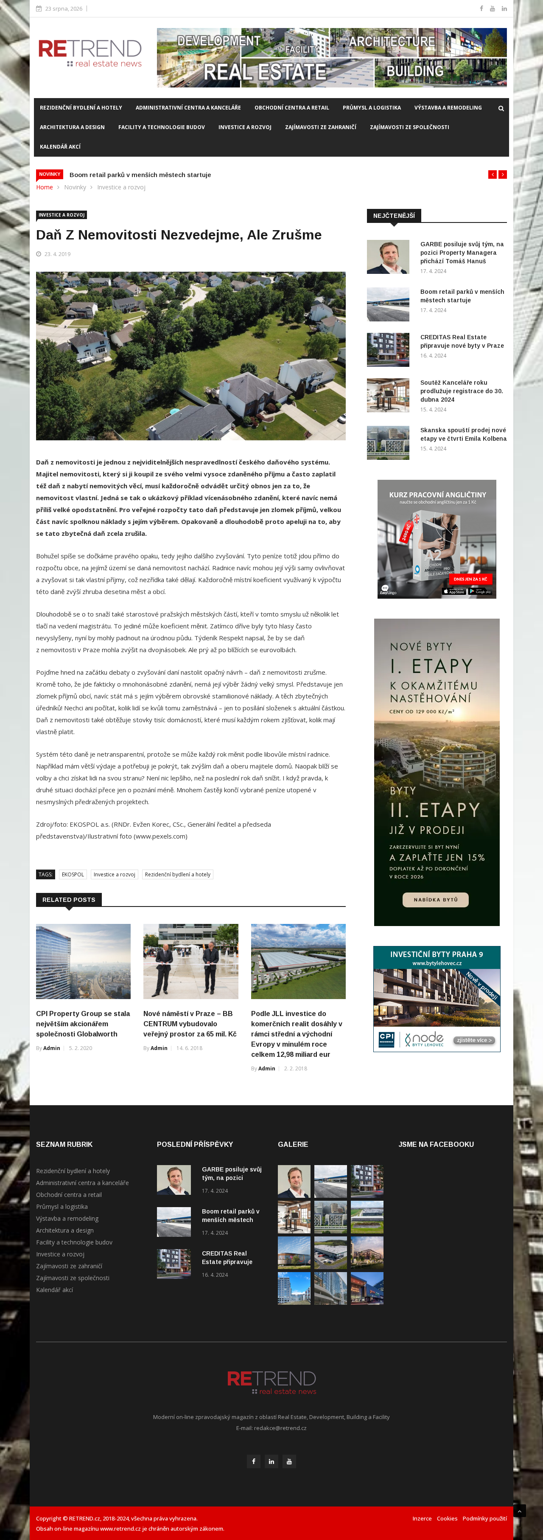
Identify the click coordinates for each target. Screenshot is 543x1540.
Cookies (447, 1518)
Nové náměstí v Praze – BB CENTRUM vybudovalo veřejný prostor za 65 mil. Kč (190, 1024)
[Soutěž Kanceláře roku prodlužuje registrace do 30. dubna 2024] (390, 396)
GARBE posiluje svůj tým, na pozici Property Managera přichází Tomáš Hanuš (462, 253)
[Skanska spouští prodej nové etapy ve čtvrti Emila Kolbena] (390, 444)
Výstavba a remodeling (448, 107)
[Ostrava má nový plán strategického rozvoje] (367, 1267)
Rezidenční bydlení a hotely (81, 107)
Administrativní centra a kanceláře (188, 107)
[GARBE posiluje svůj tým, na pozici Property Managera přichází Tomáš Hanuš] (390, 258)
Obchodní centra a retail (292, 107)
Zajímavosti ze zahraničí (320, 127)
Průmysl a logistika (372, 107)
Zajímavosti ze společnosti (409, 127)
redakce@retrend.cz (280, 1428)
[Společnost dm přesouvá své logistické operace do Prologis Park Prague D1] (330, 1267)
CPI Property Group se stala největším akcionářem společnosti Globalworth (83, 1024)
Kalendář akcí (60, 146)
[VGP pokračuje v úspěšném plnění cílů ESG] (367, 1231)
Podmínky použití (485, 1518)
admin (51, 1048)
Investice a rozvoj (245, 127)
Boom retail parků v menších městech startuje (140, 174)
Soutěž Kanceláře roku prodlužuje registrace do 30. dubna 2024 (461, 391)
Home (44, 187)
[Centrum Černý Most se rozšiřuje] (294, 1267)
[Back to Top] (519, 1510)
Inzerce (422, 1518)
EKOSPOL (73, 874)
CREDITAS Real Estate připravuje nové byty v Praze (228, 1262)
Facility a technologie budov (161, 127)
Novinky (75, 187)
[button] (492, 174)
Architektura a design (72, 127)
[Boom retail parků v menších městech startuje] (390, 305)
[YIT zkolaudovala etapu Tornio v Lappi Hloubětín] (294, 1302)
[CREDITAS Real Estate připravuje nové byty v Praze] (390, 351)
